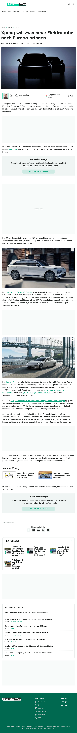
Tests (9, 12)
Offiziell (12, 615)
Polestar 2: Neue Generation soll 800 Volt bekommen (25, 639)
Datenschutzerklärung (13, 726)
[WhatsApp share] (43, 530)
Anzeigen (64, 702)
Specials (16, 12)
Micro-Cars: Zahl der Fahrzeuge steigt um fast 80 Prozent (26, 626)
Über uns (64, 698)
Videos (25, 12)
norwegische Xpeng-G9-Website (19, 292)
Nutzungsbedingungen (53, 726)
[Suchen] (69, 4)
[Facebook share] (29, 530)
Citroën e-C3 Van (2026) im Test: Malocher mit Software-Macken (29, 646)
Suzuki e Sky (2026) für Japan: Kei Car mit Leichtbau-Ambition (28, 619)
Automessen (41, 12)
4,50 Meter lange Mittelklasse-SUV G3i (38, 393)
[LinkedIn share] (38, 530)
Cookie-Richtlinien (27, 726)
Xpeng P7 (10, 382)
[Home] (16, 4)
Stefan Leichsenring (21, 95)
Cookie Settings (39, 726)
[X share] (33, 530)
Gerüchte (14, 641)
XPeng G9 (13, 149)
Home (3, 27)
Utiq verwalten (65, 726)
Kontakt (64, 705)
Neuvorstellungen (16, 621)
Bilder (32, 12)
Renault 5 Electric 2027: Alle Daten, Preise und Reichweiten (26, 633)
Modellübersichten (16, 635)
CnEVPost (10, 522)
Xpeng (10, 27)
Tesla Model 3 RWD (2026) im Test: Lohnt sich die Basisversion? (28, 653)
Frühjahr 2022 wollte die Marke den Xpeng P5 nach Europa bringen (38, 401)
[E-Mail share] (48, 530)
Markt (12, 628)
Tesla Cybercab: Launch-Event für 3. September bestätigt (26, 613)
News (4, 12)
